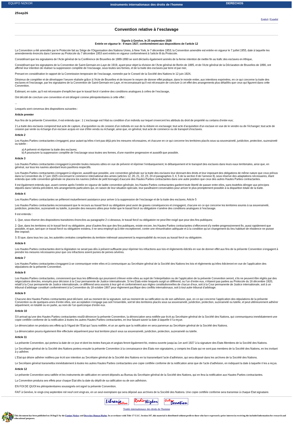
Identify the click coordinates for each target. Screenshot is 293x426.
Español (274, 19)
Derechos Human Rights (95, 415)
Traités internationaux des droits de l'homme (146, 409)
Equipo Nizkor (72, 415)
